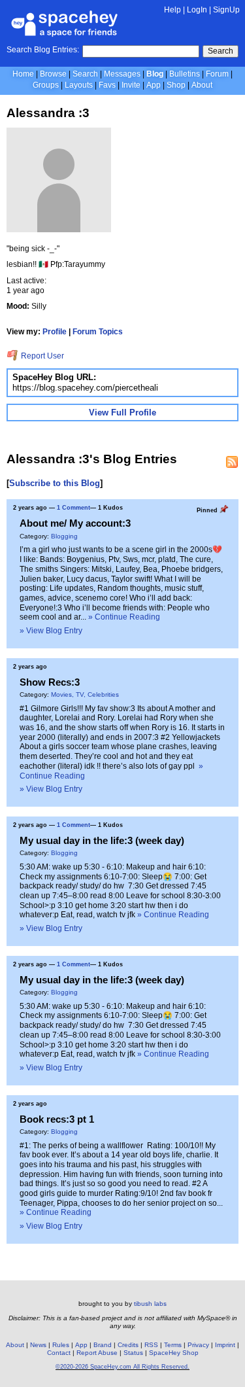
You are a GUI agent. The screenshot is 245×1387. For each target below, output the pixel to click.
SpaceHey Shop (174, 1352)
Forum (217, 74)
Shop (176, 85)
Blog (154, 74)
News (38, 1344)
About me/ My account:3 (75, 523)
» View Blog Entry (51, 630)
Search (220, 51)
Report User (41, 355)
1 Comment (73, 507)
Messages (122, 74)
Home (23, 74)
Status (133, 1352)
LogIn (197, 9)
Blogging (64, 536)
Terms (173, 1344)
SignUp (226, 9)
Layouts (79, 85)
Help (172, 9)
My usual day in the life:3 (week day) (102, 840)
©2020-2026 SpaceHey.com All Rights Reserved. (122, 1366)
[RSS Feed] (231, 462)
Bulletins (184, 74)
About (201, 85)
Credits (128, 1344)
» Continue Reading (124, 617)
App (153, 85)
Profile (54, 331)
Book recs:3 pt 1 (57, 1119)
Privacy (198, 1344)
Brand (102, 1344)
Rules (60, 1344)
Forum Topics (98, 331)
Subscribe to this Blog (54, 483)
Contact (59, 1352)
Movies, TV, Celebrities (85, 694)
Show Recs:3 (50, 682)
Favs (107, 85)
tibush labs (150, 1303)
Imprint (225, 1344)
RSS (151, 1344)
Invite (131, 85)
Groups (46, 85)
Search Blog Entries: (43, 49)
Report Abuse (97, 1352)
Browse (53, 74)
